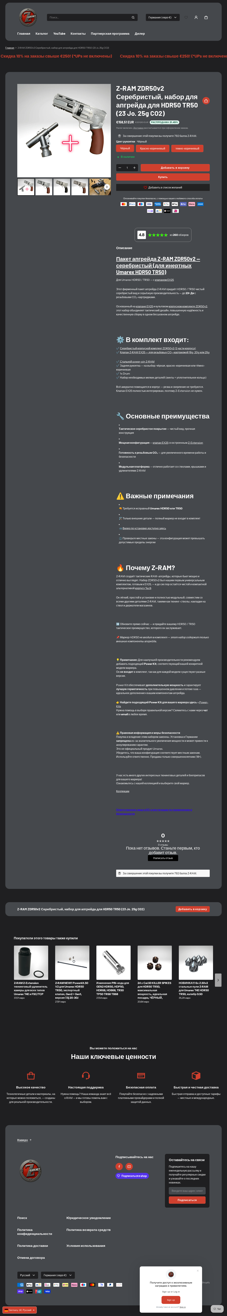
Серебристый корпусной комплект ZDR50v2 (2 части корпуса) (158, 348)
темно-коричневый (187, 148)
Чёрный (125, 148)
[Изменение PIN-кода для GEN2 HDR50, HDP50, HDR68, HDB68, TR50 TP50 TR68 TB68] (113, 963)
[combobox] (92, 17)
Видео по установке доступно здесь (144, 528)
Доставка (138, 128)
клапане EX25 (144, 306)
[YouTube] (129, 1166)
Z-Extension (195, 442)
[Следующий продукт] (218, 980)
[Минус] (119, 167)
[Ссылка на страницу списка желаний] (186, 17)
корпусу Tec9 (143, 588)
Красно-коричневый (152, 148)
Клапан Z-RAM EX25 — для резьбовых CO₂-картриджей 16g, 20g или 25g (165, 352)
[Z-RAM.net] (28, 17)
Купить (163, 177)
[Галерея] (64, 140)
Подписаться (187, 1200)
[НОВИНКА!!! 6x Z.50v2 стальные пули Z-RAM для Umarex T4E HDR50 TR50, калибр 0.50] (196, 963)
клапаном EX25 (164, 279)
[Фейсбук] (119, 1166)
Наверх (22, 1140)
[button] (206, 17)
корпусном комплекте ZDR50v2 (188, 306)
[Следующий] (106, 130)
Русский (25, 1275)
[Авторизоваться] (196, 17)
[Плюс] (134, 167)
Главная (9, 47)
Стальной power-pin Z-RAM (137, 361)
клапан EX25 (160, 442)
